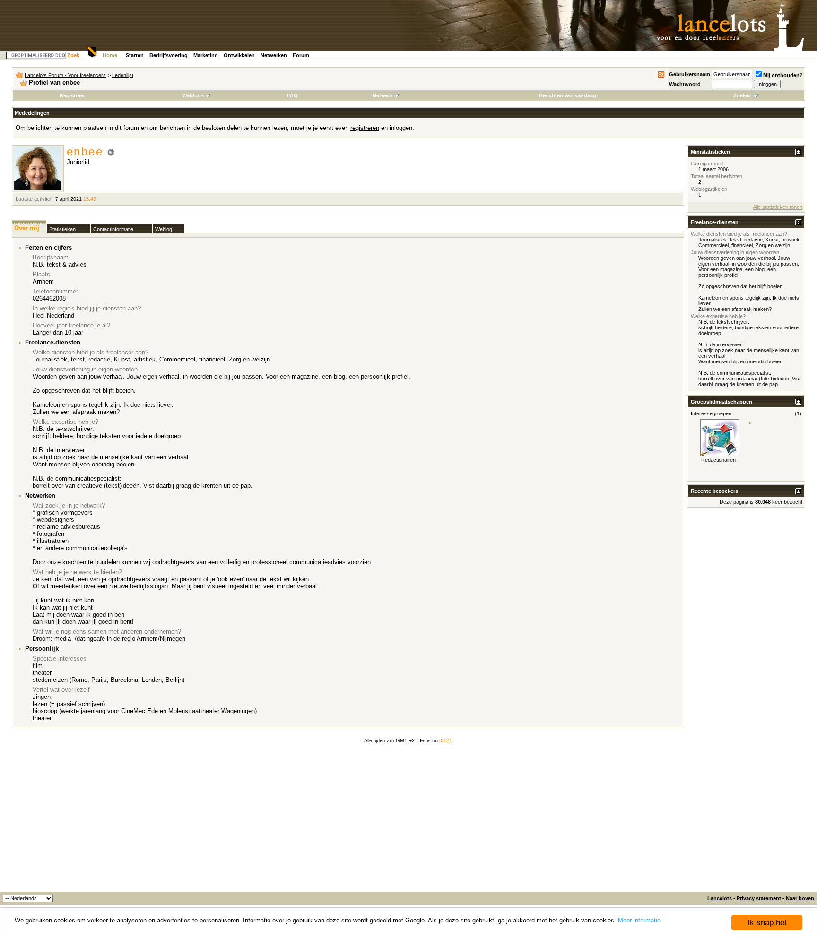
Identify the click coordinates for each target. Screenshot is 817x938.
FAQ (292, 95)
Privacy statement (759, 898)
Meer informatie (639, 920)
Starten (135, 55)
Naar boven (800, 898)
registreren (364, 127)
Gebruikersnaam (689, 74)
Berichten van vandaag (567, 95)
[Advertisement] (408, 821)
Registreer (72, 95)
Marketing (205, 55)
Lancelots (719, 898)
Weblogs (193, 95)
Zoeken (742, 95)
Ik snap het (767, 922)
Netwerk (383, 95)
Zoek (73, 55)
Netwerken (274, 55)
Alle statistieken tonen (777, 207)
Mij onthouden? (783, 75)
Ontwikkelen (239, 55)
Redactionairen (718, 460)
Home (110, 55)
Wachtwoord (685, 84)
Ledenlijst (122, 75)
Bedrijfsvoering (168, 55)
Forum (301, 55)
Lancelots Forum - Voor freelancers (65, 75)
